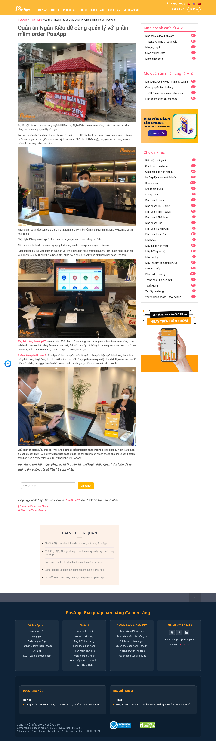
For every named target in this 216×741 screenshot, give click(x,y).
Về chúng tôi (36, 631)
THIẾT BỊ (55, 10)
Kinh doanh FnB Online (157, 205)
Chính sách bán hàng (156, 166)
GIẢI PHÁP (42, 10)
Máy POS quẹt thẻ (155, 251)
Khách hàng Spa (154, 188)
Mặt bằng (150, 240)
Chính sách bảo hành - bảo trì (132, 645)
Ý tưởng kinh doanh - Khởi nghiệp (163, 297)
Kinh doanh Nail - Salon (158, 211)
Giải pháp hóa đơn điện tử (159, 171)
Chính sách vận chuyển (131, 641)
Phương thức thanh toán (132, 650)
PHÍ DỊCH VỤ (69, 10)
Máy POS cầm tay (84, 636)
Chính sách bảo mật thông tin (132, 636)
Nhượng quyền (153, 47)
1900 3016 (183, 644)
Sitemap (37, 650)
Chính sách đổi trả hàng (132, 631)
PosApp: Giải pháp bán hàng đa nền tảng (108, 612)
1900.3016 (73, 500)
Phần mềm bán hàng (84, 645)
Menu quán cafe (154, 58)
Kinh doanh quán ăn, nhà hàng (161, 98)
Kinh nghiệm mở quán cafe (159, 35)
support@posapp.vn (183, 639)
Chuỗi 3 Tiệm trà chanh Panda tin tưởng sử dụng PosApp (76, 543)
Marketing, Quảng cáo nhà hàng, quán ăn (167, 81)
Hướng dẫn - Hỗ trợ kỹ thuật (160, 177)
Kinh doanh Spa (153, 223)
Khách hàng (151, 183)
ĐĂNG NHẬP (178, 9)
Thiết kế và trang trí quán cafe (161, 41)
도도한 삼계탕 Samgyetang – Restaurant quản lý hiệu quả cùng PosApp (79, 553)
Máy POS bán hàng (84, 641)
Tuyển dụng (151, 285)
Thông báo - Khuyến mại (158, 279)
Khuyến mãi (151, 194)
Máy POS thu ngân (84, 631)
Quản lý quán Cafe (155, 53)
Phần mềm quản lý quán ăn (32, 355)
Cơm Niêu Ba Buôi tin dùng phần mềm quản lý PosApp (74, 569)
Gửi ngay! (86, 486)
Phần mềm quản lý (155, 274)
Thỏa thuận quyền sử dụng (131, 655)
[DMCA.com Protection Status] (147, 725)
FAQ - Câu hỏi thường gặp (37, 655)
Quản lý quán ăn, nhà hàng (159, 87)
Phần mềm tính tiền (84, 650)
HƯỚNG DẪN (114, 10)
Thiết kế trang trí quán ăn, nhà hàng (164, 93)
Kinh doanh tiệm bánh (157, 228)
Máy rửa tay (151, 257)
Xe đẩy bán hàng (154, 291)
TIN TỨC (83, 10)
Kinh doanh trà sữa (155, 234)
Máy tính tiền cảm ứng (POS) (161, 262)
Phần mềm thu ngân (84, 655)
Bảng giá (37, 636)
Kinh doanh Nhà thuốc (157, 217)
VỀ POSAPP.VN (131, 10)
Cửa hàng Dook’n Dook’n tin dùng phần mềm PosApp (73, 562)
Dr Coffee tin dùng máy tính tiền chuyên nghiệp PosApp (75, 577)
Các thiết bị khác (84, 665)
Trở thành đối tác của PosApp (36, 645)
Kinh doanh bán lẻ (154, 200)
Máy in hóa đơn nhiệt (156, 245)
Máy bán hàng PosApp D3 (32, 341)
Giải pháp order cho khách (84, 660)
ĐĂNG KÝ (194, 9)
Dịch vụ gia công (37, 641)
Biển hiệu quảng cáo (156, 160)
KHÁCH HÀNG (97, 10)
